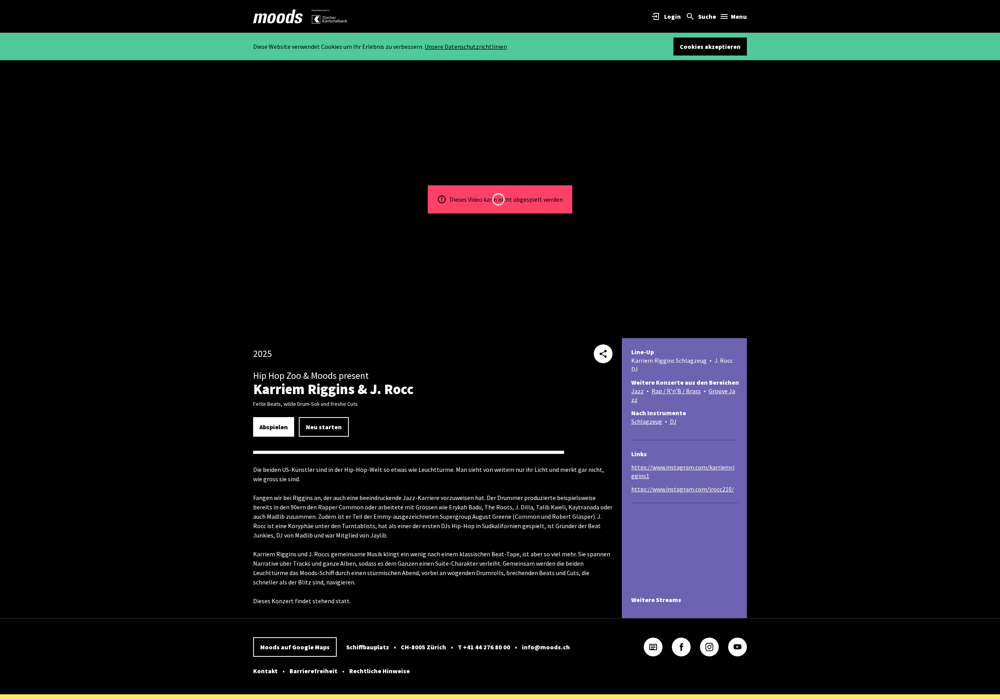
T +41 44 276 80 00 (484, 647)
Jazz (637, 391)
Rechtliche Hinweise (379, 671)
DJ (673, 421)
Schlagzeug (646, 421)
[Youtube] (737, 647)
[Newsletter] (653, 647)
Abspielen (273, 427)
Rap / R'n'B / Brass (676, 391)
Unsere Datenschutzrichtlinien (466, 46)
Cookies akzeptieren (710, 46)
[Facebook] (681, 647)
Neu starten (324, 427)
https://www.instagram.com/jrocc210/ (682, 489)
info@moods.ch (546, 647)
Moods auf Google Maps (295, 647)
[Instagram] (709, 647)
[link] (278, 16)
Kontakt (265, 671)
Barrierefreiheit (313, 671)
